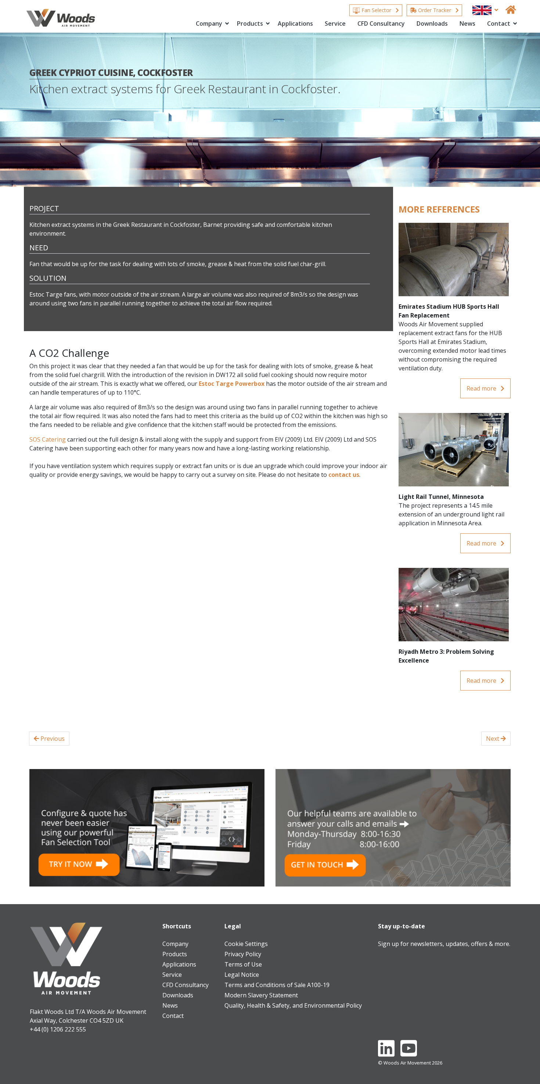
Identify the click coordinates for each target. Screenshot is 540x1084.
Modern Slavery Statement (261, 995)
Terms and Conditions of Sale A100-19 (277, 985)
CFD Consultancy (381, 23)
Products (174, 954)
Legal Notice (241, 975)
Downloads (432, 23)
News (467, 23)
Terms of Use (243, 964)
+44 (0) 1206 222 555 (58, 1029)
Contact (173, 1016)
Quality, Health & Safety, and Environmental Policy (293, 1005)
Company (175, 944)
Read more (482, 388)
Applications (295, 23)
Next (493, 739)
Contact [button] (499, 23)
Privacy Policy (242, 954)
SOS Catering (47, 439)
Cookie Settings (246, 944)
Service (335, 23)
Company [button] (210, 23)
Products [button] (250, 23)
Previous (52, 739)
